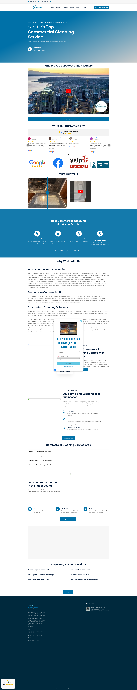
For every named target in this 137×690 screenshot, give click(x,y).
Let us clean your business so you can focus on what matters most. (47, 41)
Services (58, 7)
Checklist (65, 7)
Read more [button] (52, 148)
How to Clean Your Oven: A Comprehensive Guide (98, 608)
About (52, 7)
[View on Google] (29, 138)
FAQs (85, 7)
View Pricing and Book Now (101, 7)
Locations (78, 7)
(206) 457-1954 (33, 1)
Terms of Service (36, 640)
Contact (72, 7)
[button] (28, 145)
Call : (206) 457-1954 (32, 632)
